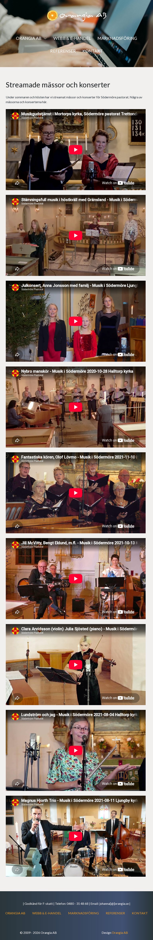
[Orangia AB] (76, 15)
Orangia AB (120, 932)
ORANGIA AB (15, 913)
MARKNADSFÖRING (83, 913)
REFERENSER (115, 913)
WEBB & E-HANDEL (46, 913)
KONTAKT (140, 913)
